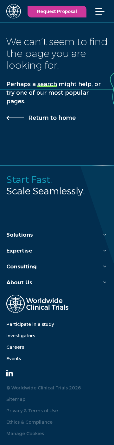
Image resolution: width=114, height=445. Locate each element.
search (47, 84)
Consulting (21, 266)
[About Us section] (104, 282)
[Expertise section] (104, 250)
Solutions (19, 235)
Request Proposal (57, 11)
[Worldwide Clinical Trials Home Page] (11, 11)
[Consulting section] (104, 266)
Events (13, 358)
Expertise (19, 250)
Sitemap (15, 399)
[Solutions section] (104, 235)
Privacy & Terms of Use (32, 411)
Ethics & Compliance (29, 422)
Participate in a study (30, 324)
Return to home (52, 117)
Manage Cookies (25, 433)
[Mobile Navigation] (103, 11)
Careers (15, 347)
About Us (19, 282)
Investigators (20, 336)
